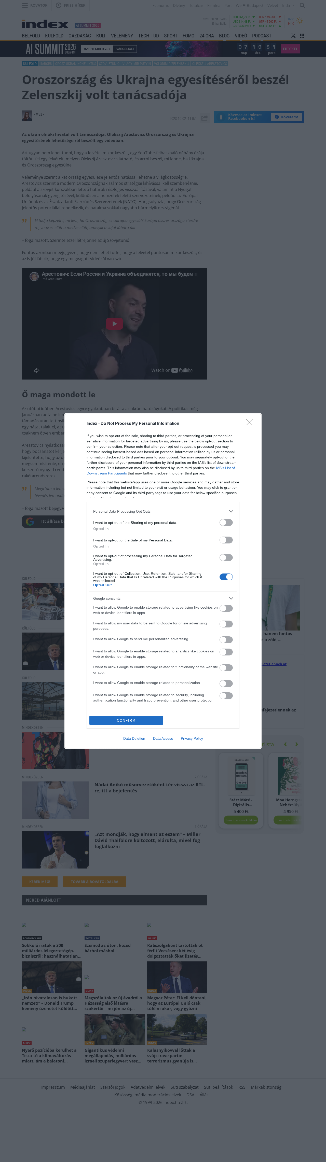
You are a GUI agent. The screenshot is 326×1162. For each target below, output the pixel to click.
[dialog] (163, 581)
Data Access (163, 738)
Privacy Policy (192, 738)
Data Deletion (134, 738)
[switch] (226, 522)
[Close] (251, 424)
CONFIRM (126, 720)
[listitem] (163, 511)
